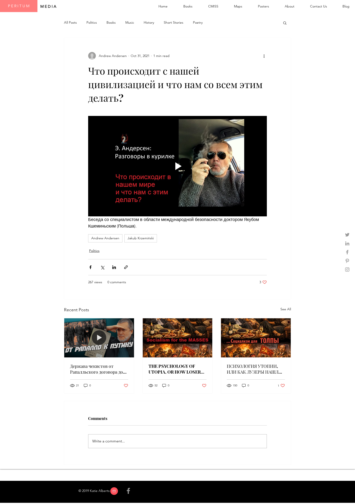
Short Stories (173, 22)
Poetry (198, 22)
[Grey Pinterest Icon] (347, 261)
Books (111, 22)
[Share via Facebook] (90, 267)
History (149, 22)
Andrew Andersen (105, 238)
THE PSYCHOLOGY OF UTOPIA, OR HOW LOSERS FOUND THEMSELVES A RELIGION (176, 369)
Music (129, 22)
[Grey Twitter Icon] (347, 235)
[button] (285, 23)
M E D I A (48, 6)
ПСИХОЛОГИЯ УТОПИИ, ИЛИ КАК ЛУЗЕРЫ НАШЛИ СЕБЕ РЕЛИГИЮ (254, 369)
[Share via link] (126, 267)
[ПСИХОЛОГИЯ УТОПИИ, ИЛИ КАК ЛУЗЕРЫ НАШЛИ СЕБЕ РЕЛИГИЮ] (256, 337)
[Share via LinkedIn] (114, 267)
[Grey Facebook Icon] (347, 252)
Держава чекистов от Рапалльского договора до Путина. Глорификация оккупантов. (96, 369)
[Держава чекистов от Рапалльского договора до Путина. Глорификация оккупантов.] (99, 337)
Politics (91, 22)
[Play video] (177, 166)
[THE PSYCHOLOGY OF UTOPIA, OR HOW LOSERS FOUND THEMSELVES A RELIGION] (178, 337)
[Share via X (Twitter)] (102, 267)
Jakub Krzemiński (141, 238)
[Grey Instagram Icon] (347, 269)
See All (285, 309)
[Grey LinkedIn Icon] (347, 243)
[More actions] (264, 56)
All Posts (70, 22)
